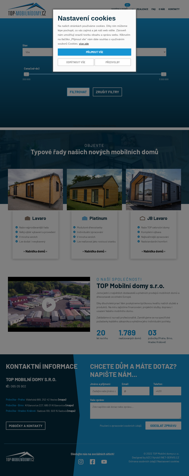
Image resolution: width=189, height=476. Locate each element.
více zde (84, 43)
